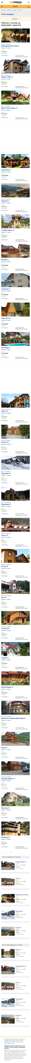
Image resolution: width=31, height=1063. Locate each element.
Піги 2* (3, 597)
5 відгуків (3, 725)
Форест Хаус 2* (7, 77)
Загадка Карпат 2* (8, 778)
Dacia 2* (4, 747)
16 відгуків (4, 449)
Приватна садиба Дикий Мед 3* (13, 718)
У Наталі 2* (5, 628)
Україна (3, 48)
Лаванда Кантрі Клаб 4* (10, 46)
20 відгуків (18, 932)
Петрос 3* (5, 442)
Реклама (6, 1040)
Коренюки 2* (6, 504)
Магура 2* (5, 259)
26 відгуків (18, 866)
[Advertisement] (15, 137)
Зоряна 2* (5, 658)
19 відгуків (18, 954)
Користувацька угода (9, 1043)
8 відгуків (3, 604)
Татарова (10, 14)
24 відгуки (4, 785)
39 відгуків (18, 883)
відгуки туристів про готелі (18, 1045)
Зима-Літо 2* (6, 318)
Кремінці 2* (5, 837)
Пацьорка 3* (6, 473)
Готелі (15, 6)
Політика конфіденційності (17, 1041)
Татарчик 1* (5, 289)
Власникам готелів (13, 1040)
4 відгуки (3, 237)
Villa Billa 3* (5, 348)
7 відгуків (3, 115)
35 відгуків (4, 542)
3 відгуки (3, 815)
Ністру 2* (4, 566)
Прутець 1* (5, 808)
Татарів (8, 48)
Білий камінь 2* (7, 687)
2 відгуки (3, 177)
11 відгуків (4, 84)
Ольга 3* (4, 535)
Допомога (22, 1039)
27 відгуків (4, 480)
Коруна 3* (5, 201)
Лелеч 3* (4, 411)
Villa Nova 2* (6, 170)
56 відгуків (4, 53)
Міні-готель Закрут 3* (9, 108)
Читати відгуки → (5, 55)
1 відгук (3, 266)
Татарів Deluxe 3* (7, 230)
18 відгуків (4, 208)
